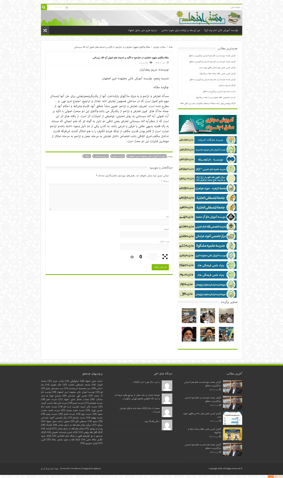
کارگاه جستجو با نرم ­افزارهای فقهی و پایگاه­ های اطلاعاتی (72, 434)
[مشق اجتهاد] (141, 17)
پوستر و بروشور (94, 428)
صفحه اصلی (235, 7)
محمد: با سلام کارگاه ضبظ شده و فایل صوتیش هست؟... (140, 410)
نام (167, 216)
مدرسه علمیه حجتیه (73, 410)
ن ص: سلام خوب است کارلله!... (146, 382)
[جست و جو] (44, 7)
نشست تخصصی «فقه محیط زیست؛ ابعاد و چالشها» (216, 97)
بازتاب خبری (56, 381)
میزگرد (97, 425)
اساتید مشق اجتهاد (91, 381)
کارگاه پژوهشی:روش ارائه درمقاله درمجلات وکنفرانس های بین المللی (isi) (208, 103)
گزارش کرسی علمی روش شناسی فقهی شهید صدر (217, 67)
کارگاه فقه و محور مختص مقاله (63, 439)
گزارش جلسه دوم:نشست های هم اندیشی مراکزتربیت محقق (212, 61)
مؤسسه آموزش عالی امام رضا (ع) (221, 30)
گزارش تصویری (89, 443)
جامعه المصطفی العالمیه (76, 385)
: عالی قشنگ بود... (151, 421)
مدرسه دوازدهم (94, 403)
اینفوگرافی (72, 381)
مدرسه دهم (49, 399)
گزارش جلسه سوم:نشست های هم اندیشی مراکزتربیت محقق (212, 55)
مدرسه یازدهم (76, 417)
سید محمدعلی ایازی (52, 388)
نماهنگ (46, 425)
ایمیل (166, 229)
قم (99, 392)
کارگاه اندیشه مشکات (227, 85)
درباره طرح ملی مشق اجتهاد (142, 30)
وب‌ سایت (164, 241)
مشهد (93, 421)
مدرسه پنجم (118, 156)
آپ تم (43, 468)
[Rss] (66, 7)
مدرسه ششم (76, 403)
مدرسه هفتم (67, 414)
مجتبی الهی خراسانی (74, 396)
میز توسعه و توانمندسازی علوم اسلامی (180, 30)
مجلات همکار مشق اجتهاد (73, 399)
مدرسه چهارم (94, 417)
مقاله (87, 156)
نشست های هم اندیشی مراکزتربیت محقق (219, 91)
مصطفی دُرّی (78, 421)
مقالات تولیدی (159, 47)
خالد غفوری (53, 385)
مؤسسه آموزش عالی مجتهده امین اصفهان (147, 156)
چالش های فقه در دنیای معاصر (68, 428)
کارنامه (46, 428)
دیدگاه (165, 181)
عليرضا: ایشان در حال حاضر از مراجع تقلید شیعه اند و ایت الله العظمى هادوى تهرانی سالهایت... (137, 396)
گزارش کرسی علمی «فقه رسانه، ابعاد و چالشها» (217, 73)
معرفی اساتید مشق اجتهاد (55, 421)
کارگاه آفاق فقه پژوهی (91, 432)
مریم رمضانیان (101, 156)
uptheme (97, 468)
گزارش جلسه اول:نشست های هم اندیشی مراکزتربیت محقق (212, 79)
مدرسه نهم (83, 414)
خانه (171, 47)
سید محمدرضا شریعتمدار (77, 388)
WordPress (75, 468)
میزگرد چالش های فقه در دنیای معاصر (72, 425)
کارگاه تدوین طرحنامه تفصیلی (62, 432)
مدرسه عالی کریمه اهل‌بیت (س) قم (77, 407)
